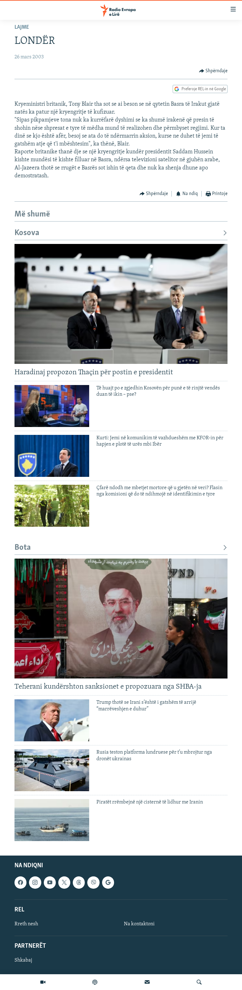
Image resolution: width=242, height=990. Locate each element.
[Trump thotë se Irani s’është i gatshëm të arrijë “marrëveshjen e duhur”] (51, 720)
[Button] (213, 71)
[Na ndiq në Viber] (93, 883)
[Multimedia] (42, 982)
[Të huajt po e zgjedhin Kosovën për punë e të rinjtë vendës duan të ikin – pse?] (51, 406)
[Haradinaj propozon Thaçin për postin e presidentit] (121, 304)
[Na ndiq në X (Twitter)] (64, 883)
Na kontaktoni (139, 924)
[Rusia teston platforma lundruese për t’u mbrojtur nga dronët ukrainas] (51, 770)
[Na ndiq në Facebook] (20, 883)
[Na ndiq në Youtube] (50, 883)
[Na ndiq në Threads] (79, 883)
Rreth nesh (26, 924)
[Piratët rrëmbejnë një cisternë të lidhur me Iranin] (51, 820)
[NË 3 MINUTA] (147, 982)
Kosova (26, 233)
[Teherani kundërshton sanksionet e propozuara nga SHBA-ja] (121, 619)
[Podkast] (94, 982)
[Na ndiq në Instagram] (35, 883)
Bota (22, 547)
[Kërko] (199, 982)
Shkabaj (23, 960)
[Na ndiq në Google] (108, 883)
